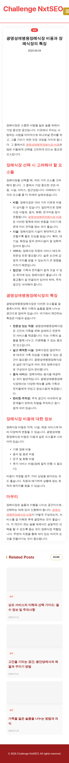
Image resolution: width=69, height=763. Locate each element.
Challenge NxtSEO (33, 8)
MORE (56, 557)
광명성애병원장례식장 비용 (43, 144)
